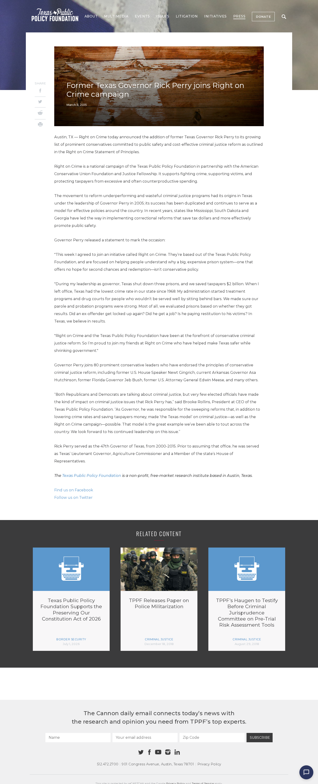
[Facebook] (40, 91)
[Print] (40, 125)
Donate (263, 16)
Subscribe (260, 737)
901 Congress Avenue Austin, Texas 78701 (158, 764)
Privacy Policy (209, 764)
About (91, 16)
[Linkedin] (177, 752)
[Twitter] (40, 102)
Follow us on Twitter (73, 497)
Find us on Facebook (73, 490)
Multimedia (116, 16)
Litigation (187, 16)
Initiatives (215, 16)
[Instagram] (167, 752)
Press (239, 16)
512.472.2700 (107, 764)
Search (283, 16)
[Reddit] (40, 113)
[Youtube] (158, 752)
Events (142, 16)
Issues (162, 16)
